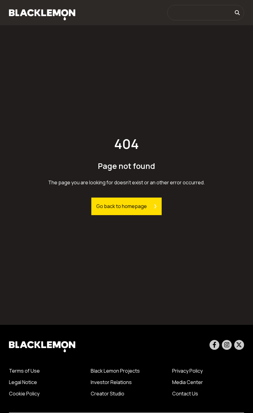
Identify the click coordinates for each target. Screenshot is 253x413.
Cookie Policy (24, 393)
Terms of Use (24, 370)
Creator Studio (107, 393)
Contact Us (185, 393)
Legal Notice (23, 382)
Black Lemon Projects (115, 370)
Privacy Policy (187, 370)
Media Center (187, 382)
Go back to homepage (121, 206)
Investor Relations (111, 382)
